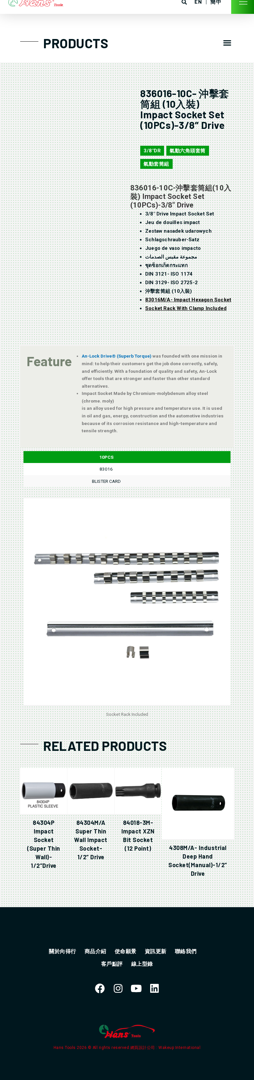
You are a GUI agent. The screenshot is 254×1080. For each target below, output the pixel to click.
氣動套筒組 (156, 164)
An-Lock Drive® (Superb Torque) (117, 356)
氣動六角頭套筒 (188, 151)
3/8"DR (152, 151)
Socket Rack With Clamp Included (186, 308)
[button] (227, 42)
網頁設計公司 (143, 1047)
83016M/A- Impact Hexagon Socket (188, 300)
